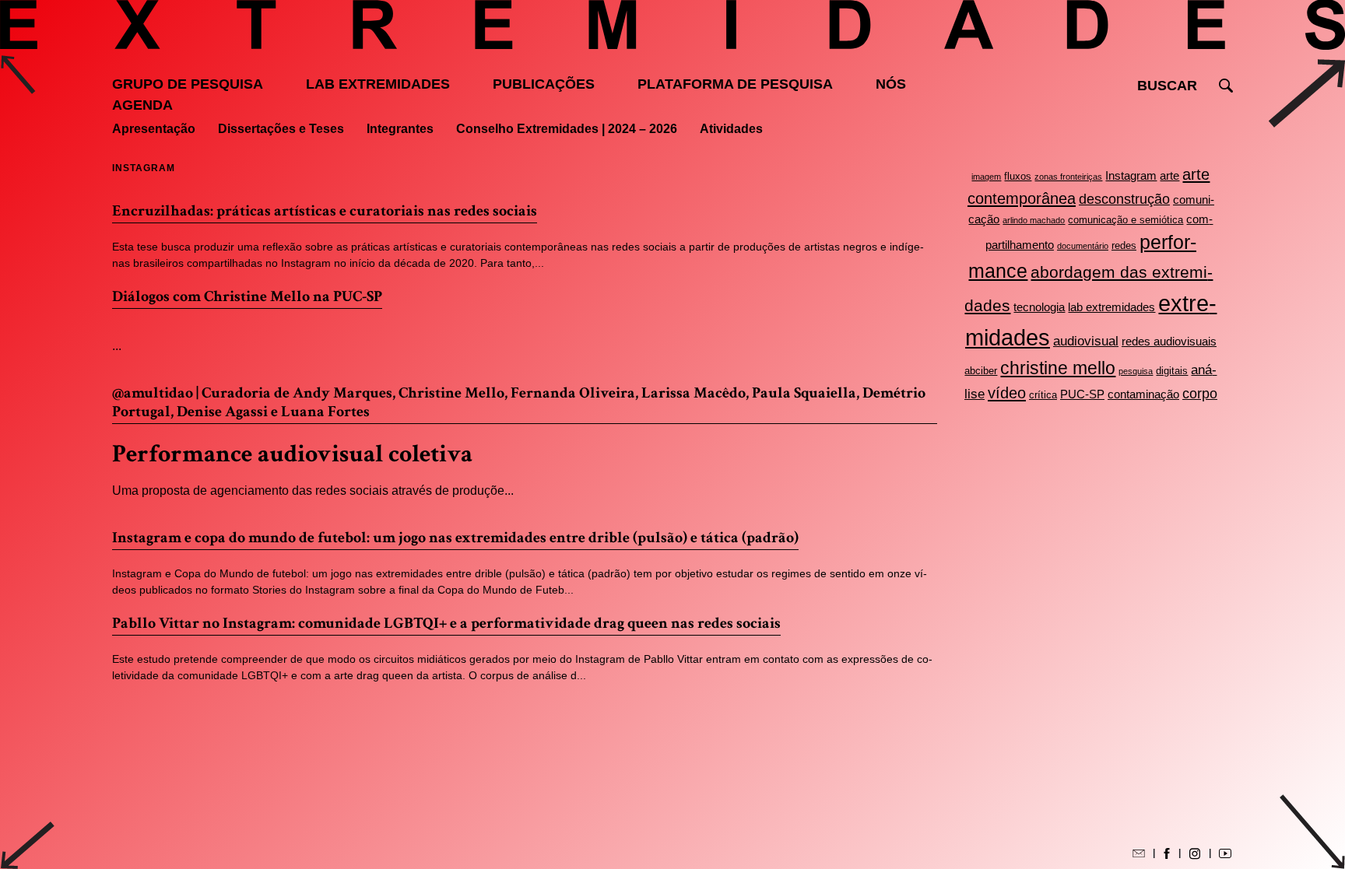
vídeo (1007, 392)
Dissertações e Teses (281, 128)
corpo (1199, 393)
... (116, 345)
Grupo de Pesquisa (187, 84)
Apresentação (153, 128)
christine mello (1057, 368)
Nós (891, 84)
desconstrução (1124, 199)
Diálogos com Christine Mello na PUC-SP (247, 296)
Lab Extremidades (378, 84)
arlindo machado (1034, 220)
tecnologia (1039, 307)
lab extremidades (1111, 307)
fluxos (1017, 176)
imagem (986, 176)
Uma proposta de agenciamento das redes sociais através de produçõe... (313, 490)
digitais (1172, 371)
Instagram (1131, 175)
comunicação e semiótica (1125, 220)
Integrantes (400, 128)
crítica (1043, 395)
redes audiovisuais (1169, 341)
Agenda (142, 105)
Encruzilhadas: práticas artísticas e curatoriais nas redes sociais (324, 211)
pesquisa (1135, 371)
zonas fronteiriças (1068, 176)
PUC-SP (1082, 394)
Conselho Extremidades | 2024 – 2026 (566, 128)
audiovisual (1085, 341)
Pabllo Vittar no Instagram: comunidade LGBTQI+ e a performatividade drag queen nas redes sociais (446, 623)
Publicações (544, 84)
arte (1169, 175)
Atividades (731, 128)
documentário (1082, 246)
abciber (980, 371)
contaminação (1143, 394)
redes (1123, 245)
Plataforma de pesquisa (735, 84)
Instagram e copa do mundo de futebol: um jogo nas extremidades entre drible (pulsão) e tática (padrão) (455, 537)
